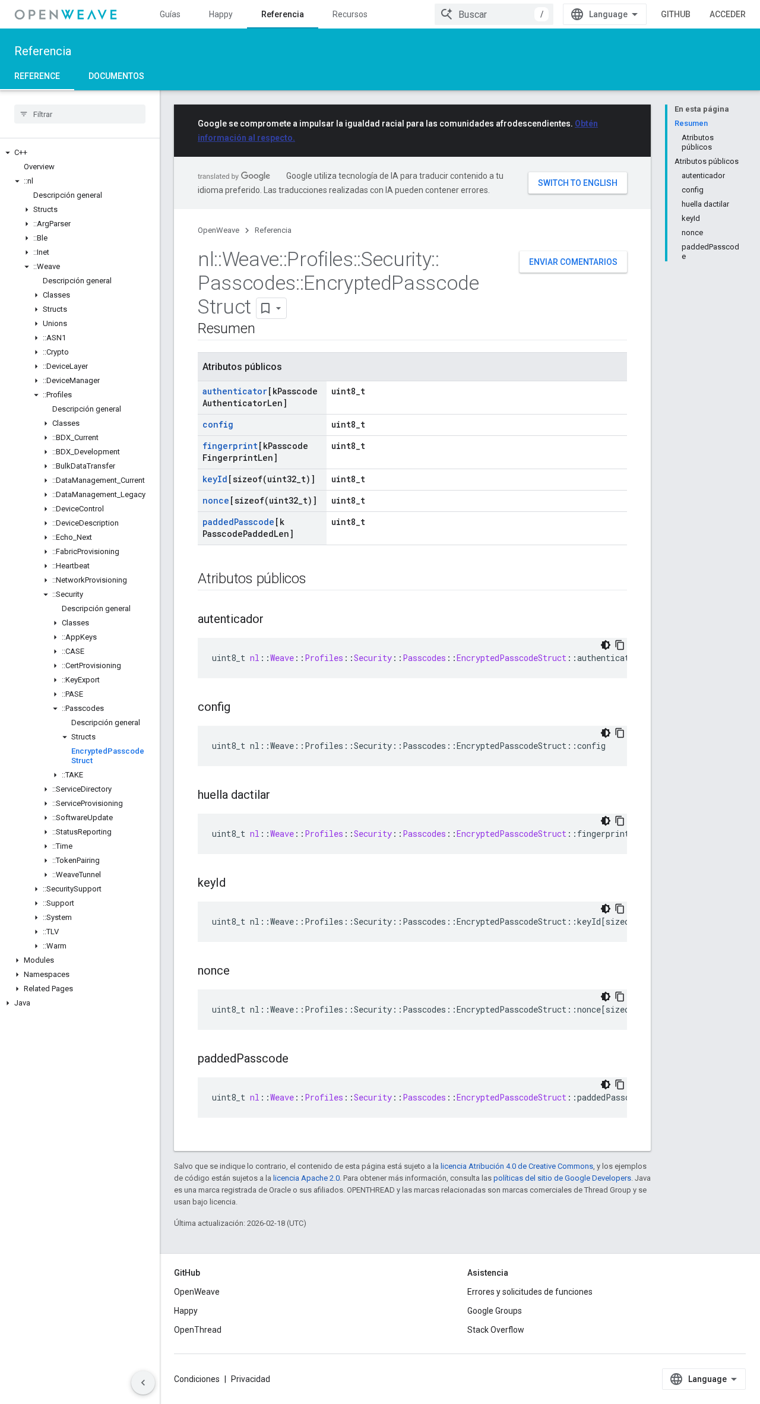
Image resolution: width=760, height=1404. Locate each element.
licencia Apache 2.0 (306, 1178)
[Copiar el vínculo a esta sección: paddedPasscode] (300, 1059)
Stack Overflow (495, 1330)
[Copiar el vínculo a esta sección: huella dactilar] (282, 796)
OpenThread (197, 1330)
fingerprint (230, 445)
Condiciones (197, 1379)
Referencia (282, 14)
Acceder (728, 14)
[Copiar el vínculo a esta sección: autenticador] (275, 620)
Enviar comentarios (573, 262)
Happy (221, 14)
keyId (214, 479)
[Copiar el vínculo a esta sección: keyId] (237, 884)
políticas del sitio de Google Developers (562, 1178)
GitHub (676, 14)
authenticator (234, 391)
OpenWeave (218, 230)
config (217, 424)
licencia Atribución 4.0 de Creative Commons (517, 1166)
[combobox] (494, 14)
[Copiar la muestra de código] (620, 645)
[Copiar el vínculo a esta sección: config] (242, 708)
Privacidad (250, 1379)
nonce (215, 500)
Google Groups (494, 1311)
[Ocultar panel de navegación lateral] (143, 1382)
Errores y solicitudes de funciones (530, 1292)
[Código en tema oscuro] (605, 645)
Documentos (116, 76)
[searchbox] (79, 114)
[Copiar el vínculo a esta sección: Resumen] (266, 329)
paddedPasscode (238, 521)
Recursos (350, 14)
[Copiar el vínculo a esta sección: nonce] (242, 972)
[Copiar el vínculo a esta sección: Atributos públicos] (318, 580)
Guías (170, 14)
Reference (37, 76)
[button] (80, 153)
